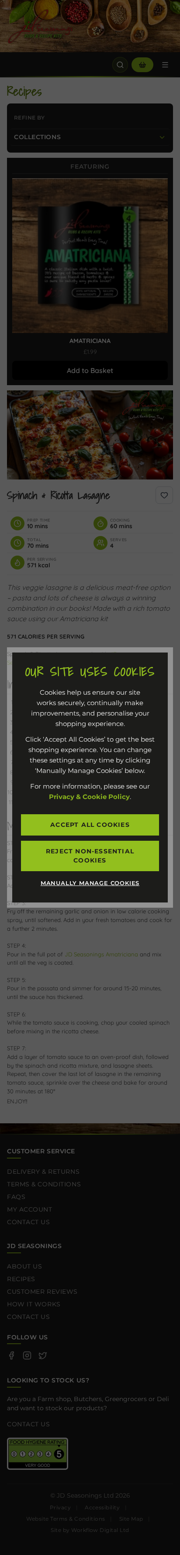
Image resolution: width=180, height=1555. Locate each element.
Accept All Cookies (90, 825)
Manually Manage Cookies (90, 882)
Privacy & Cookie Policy (89, 796)
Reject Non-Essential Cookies (90, 855)
